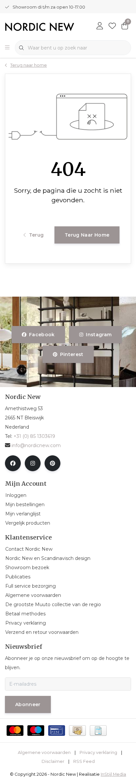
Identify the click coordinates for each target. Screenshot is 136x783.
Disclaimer (53, 761)
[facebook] (13, 463)
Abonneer (28, 704)
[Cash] (77, 730)
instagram (99, 335)
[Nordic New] (39, 26)
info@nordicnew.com (36, 445)
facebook (42, 335)
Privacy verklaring (98, 752)
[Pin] (56, 730)
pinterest (71, 354)
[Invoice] (98, 730)
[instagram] (33, 463)
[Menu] (7, 48)
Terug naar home (87, 235)
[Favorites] (112, 26)
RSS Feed (84, 761)
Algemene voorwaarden (44, 752)
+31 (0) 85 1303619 (34, 436)
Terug (36, 235)
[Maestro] (35, 730)
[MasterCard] (15, 730)
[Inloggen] (99, 26)
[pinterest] (52, 463)
